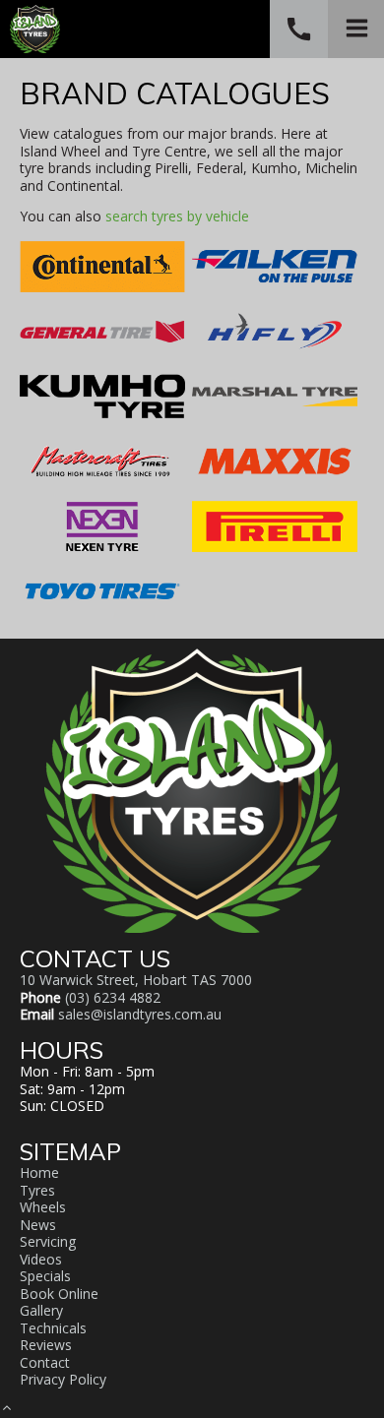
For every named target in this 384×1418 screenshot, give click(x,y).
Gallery (41, 1310)
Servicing (48, 1241)
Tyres (37, 1190)
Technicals (53, 1328)
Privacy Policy (63, 1379)
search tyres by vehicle (177, 216)
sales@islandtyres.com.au (140, 1014)
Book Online (59, 1293)
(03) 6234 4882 (112, 997)
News (38, 1224)
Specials (45, 1275)
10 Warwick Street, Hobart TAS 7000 (136, 979)
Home (39, 1172)
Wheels (43, 1207)
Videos (41, 1259)
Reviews (46, 1344)
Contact (45, 1362)
